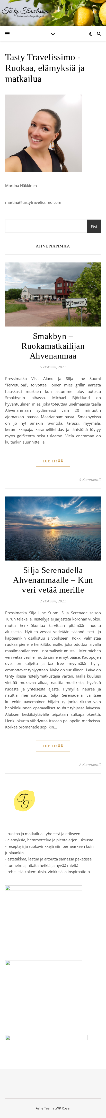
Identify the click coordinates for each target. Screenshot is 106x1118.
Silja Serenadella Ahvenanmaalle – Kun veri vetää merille (53, 579)
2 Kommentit (90, 764)
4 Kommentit (90, 479)
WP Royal (63, 1108)
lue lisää (53, 461)
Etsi (94, 226)
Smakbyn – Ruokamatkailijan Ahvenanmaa (53, 345)
